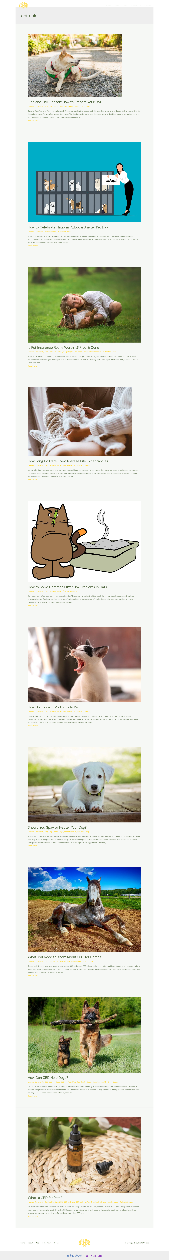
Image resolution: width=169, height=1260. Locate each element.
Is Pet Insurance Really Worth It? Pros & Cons (63, 347)
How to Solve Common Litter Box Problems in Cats (67, 587)
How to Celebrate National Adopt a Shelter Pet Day (68, 227)
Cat (46, 352)
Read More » (33, 120)
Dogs (61, 106)
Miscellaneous (70, 106)
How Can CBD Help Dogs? (48, 1077)
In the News (136, 5)
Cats (60, 352)
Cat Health (53, 352)
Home (108, 5)
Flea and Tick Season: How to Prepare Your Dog (65, 102)
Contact (148, 5)
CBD (46, 961)
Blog (125, 5)
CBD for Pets (54, 961)
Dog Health (53, 106)
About (117, 5)
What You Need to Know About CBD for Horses (64, 957)
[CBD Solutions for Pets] (23, 5)
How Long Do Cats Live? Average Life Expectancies (68, 461)
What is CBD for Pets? (45, 1198)
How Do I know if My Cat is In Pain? (55, 707)
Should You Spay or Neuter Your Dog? (57, 827)
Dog (46, 106)
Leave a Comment (35, 106)
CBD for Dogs (54, 1082)
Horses (86, 352)
